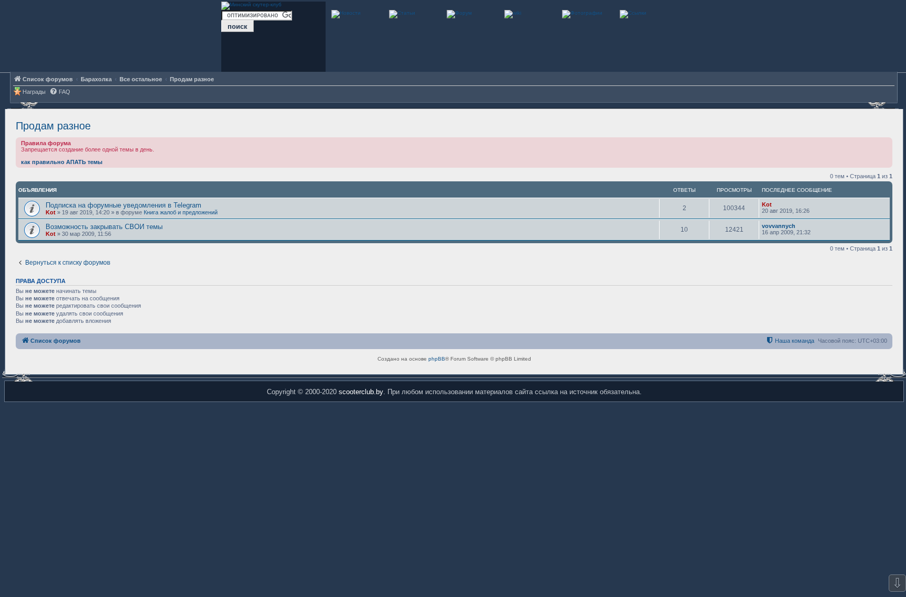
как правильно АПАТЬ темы (61, 162)
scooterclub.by (361, 392)
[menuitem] (59, 92)
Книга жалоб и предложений (181, 212)
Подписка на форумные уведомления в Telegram (123, 205)
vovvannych (778, 226)
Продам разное (53, 126)
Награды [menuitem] (34, 92)
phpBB (436, 359)
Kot (51, 212)
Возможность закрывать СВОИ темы (104, 227)
